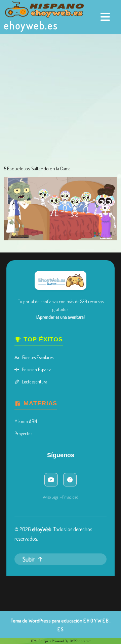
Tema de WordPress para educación (46, 620)
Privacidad (70, 497)
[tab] (106, 16)
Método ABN (25, 421)
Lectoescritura (34, 381)
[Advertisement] (60, 98)
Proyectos (23, 433)
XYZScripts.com (80, 641)
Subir (29, 559)
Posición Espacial (37, 369)
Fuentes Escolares (37, 357)
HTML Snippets (40, 641)
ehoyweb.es (31, 25)
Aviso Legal (51, 497)
